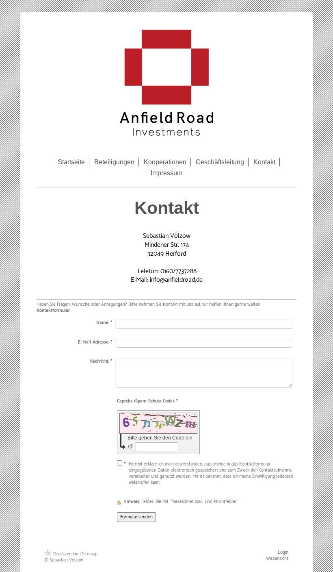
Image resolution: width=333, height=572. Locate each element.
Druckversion (66, 554)
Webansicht (277, 558)
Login (283, 552)
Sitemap (89, 554)
